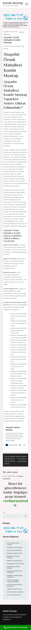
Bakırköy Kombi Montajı (14, 561)
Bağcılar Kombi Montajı (14, 553)
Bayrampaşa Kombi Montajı (13, 567)
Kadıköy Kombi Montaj (14, 589)
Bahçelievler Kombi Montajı (13, 557)
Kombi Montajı (13, 3)
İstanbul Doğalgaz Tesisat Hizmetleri (13, 581)
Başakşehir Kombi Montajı (15, 563)
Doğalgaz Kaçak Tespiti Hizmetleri (14, 576)
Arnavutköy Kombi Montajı (13, 543)
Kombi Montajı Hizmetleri (15, 592)
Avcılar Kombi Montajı (14, 550)
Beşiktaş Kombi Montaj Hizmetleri (14, 571)
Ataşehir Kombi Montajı (10, 32)
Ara (4, 513)
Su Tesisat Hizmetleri (14, 595)
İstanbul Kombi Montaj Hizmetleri (14, 585)
